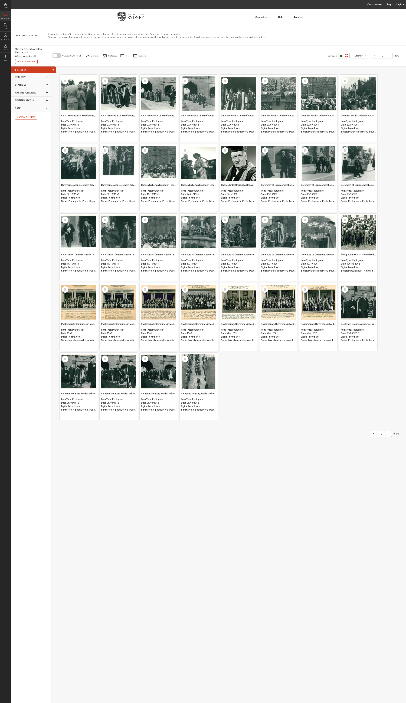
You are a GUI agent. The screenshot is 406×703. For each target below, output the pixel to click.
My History (5, 39)
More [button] (5, 60)
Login (5, 50)
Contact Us (261, 17)
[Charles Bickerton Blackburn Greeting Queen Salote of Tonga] (198, 163)
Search (5, 29)
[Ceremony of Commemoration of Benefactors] (278, 163)
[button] (110, 56)
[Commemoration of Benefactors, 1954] (78, 93)
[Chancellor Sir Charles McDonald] (238, 163)
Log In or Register (390, 4)
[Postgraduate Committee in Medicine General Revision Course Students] (358, 232)
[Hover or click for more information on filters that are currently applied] (34, 56)
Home (5, 8)
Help (280, 17)
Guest (379, 4)
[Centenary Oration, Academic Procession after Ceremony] (358, 302)
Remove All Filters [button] (26, 61)
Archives (298, 17)
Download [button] (92, 55)
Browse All (5, 18)
